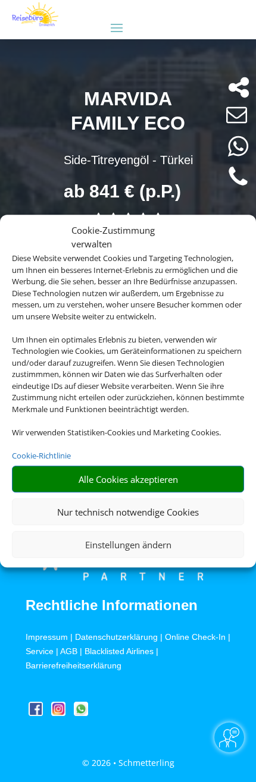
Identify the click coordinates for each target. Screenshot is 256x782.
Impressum (47, 637)
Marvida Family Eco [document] (128, 111)
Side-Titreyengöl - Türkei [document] (128, 160)
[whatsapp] (81, 712)
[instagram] (59, 712)
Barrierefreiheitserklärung (73, 665)
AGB (68, 651)
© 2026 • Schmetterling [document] (128, 762)
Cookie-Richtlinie (41, 455)
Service (40, 651)
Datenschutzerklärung (116, 637)
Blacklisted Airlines (119, 651)
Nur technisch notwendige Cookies (128, 512)
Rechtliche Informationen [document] (112, 605)
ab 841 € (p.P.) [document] (122, 191)
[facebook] (37, 712)
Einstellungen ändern (128, 545)
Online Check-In (195, 637)
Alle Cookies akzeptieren (128, 479)
